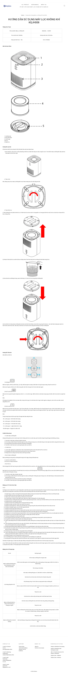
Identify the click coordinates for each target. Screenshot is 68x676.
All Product (25, 4)
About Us (36, 646)
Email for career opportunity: (6, 666)
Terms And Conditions (23, 647)
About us (43, 4)
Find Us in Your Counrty (39, 647)
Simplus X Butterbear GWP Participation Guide (56, 649)
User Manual (35, 4)
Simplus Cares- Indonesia (56, 657)
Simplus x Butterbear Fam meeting (57, 646)
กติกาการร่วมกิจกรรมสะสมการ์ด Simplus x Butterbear (57, 653)
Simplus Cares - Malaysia (56, 655)
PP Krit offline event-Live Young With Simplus (34, 6)
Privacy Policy (21, 646)
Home (22, 15)
